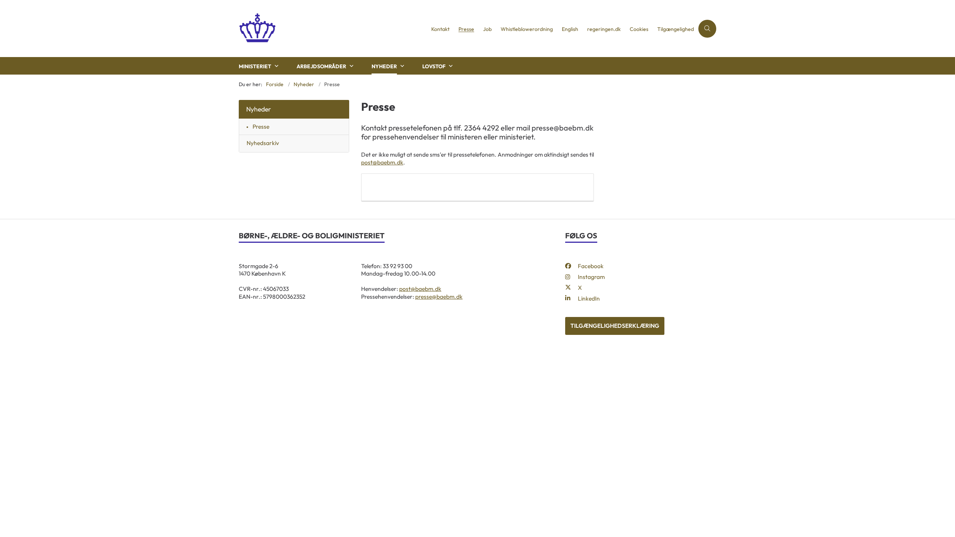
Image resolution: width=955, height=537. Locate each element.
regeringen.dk (604, 29)
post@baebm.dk (382, 162)
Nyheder (384, 66)
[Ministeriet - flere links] (276, 66)
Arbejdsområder (321, 66)
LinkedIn (589, 298)
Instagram (591, 276)
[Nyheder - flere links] (401, 66)
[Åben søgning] (707, 29)
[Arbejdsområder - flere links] (351, 66)
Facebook (591, 266)
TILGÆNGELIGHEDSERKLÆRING (614, 325)
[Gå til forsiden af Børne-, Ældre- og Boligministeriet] (333, 28)
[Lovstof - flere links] (450, 66)
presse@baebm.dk (439, 296)
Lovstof (433, 66)
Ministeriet (255, 66)
